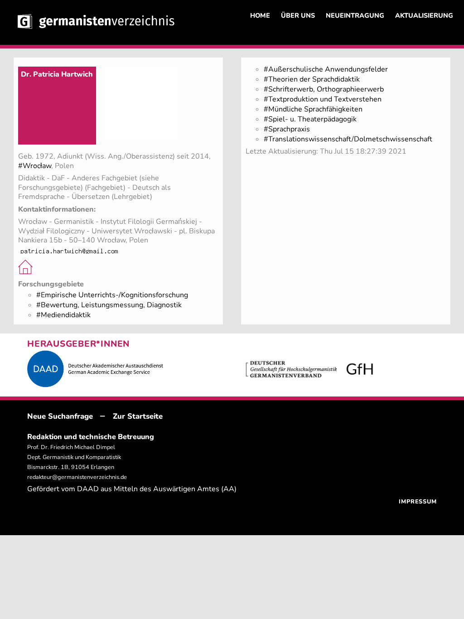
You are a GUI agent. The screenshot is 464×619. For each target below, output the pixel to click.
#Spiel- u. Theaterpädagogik (310, 119)
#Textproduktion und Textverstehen (323, 99)
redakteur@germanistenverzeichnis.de (77, 477)
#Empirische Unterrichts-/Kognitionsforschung (112, 295)
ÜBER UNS (298, 15)
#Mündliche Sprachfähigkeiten (313, 109)
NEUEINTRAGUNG (355, 15)
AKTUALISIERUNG (424, 15)
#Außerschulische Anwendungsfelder (326, 69)
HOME (260, 15)
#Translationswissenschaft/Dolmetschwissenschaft (348, 139)
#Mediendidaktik (63, 315)
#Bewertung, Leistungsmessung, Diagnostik (109, 305)
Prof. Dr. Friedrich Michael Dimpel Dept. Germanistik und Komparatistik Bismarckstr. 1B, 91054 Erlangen (74, 457)
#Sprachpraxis (287, 129)
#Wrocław (34, 166)
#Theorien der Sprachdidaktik (312, 79)
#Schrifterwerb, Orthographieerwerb (324, 89)
